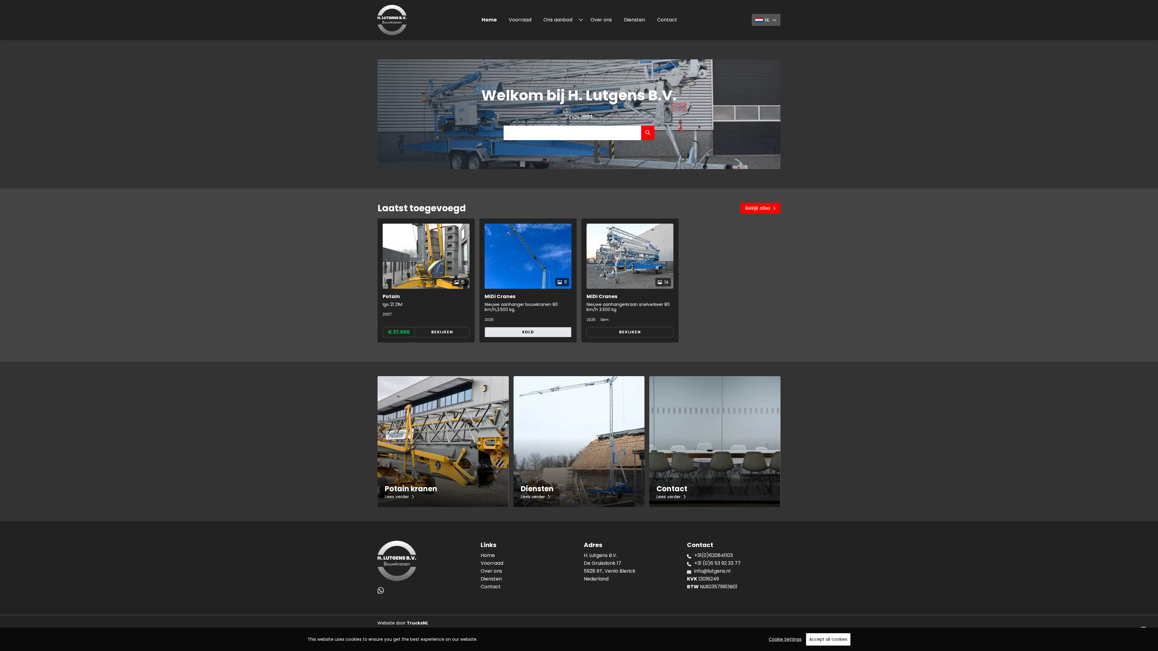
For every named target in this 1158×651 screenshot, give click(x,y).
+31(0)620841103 (713, 555)
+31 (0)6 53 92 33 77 (717, 563)
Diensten (634, 19)
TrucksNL (417, 623)
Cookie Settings (785, 639)
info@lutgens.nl (712, 571)
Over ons (601, 19)
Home (489, 19)
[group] (426, 280)
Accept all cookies (828, 639)
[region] (579, 639)
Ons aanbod (558, 19)
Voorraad (520, 19)
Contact (667, 19)
